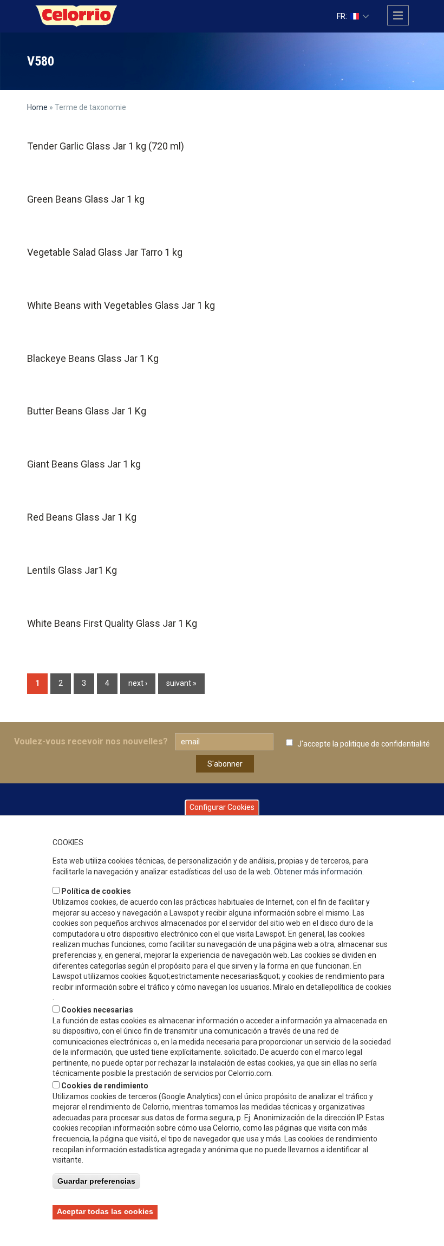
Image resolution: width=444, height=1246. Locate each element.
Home (37, 107)
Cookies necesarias (97, 1009)
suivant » (181, 683)
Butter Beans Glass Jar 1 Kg (86, 411)
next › (137, 683)
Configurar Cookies (222, 807)
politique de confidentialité (385, 743)
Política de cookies (96, 891)
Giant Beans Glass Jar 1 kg (84, 464)
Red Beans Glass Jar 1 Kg (81, 517)
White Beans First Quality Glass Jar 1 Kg (112, 623)
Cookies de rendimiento (104, 1085)
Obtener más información (318, 871)
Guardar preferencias (96, 1181)
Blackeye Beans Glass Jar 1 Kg (93, 358)
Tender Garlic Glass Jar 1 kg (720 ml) (105, 146)
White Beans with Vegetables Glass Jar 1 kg (121, 305)
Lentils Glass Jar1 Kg (72, 570)
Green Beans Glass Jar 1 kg (86, 199)
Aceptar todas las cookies (105, 1211)
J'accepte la (363, 743)
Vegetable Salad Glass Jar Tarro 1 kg (104, 252)
